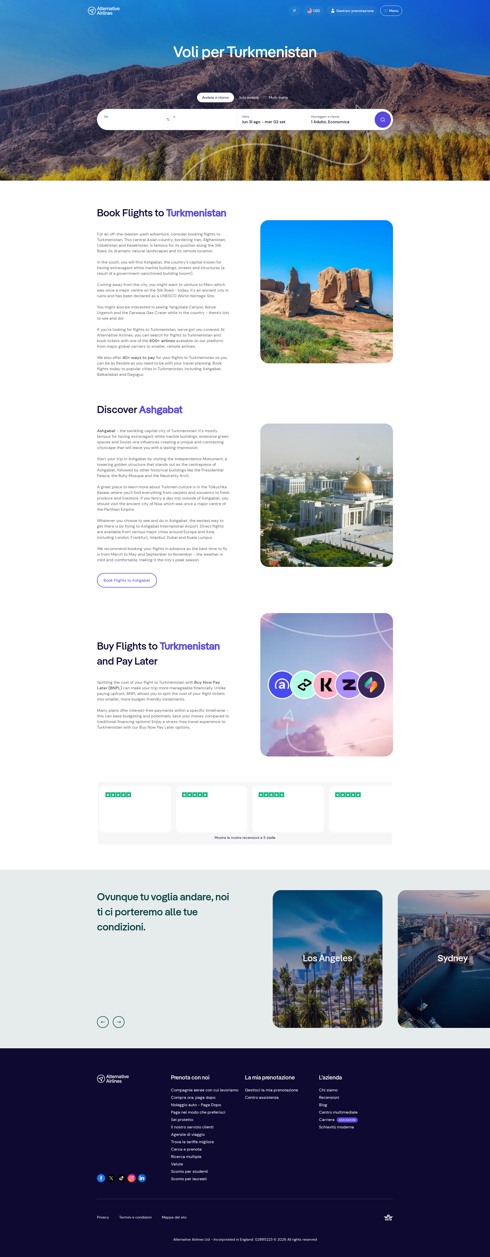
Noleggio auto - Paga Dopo (196, 1104)
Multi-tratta (278, 97)
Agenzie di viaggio (188, 1134)
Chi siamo (328, 1090)
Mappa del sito (174, 1217)
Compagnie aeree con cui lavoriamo (204, 1090)
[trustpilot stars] (173, 809)
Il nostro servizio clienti (192, 1127)
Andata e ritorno (215, 97)
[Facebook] (101, 1181)
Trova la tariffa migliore (192, 1141)
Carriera (327, 1119)
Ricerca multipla (186, 1156)
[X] (111, 1181)
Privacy (103, 1217)
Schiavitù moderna (336, 1127)
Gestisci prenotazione (355, 10)
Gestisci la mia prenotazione (271, 1090)
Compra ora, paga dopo (193, 1097)
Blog (323, 1104)
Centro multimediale (338, 1112)
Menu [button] (393, 10)
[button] (294, 11)
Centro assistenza (262, 1097)
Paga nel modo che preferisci (198, 1112)
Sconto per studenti (189, 1171)
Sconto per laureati (189, 1178)
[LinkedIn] (142, 1181)
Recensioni (329, 1097)
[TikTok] (121, 1181)
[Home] (104, 11)
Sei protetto (182, 1119)
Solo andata (249, 97)
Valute (177, 1164)
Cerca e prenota (186, 1149)
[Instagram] (132, 1181)
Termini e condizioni (135, 1217)
